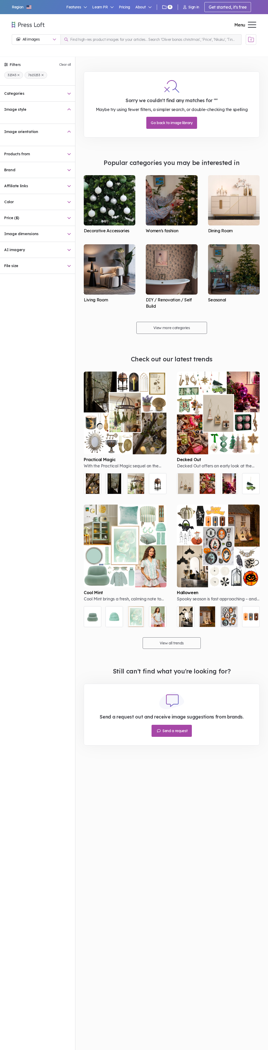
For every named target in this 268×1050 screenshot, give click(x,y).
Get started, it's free (228, 7)
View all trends (172, 643)
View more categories (171, 327)
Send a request (174, 730)
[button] (22, 7)
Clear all (65, 65)
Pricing (124, 7)
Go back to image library (172, 122)
